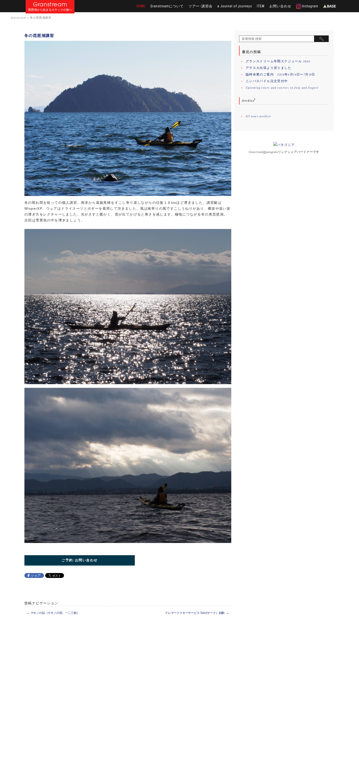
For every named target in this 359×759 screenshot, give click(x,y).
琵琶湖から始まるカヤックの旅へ (50, 9)
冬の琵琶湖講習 (39, 35)
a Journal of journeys (234, 6)
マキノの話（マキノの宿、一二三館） (53, 613)
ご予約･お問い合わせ (79, 560)
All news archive (258, 116)
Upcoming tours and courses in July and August (282, 87)
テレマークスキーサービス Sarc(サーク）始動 (197, 613)
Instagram (309, 6)
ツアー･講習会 (200, 6)
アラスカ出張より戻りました (268, 68)
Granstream (50, 4)
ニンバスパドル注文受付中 (267, 81)
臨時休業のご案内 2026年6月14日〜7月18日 (280, 74)
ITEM (260, 6)
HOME (141, 6)
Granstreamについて (167, 6)
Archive (248, 100)
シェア (36, 575)
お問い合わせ (280, 6)
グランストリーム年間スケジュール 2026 (278, 61)
